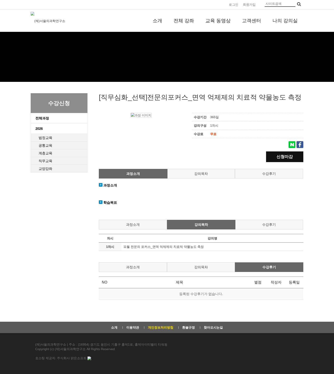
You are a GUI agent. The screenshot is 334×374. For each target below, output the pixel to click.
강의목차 (201, 174)
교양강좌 (45, 169)
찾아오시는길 (213, 327)
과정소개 (133, 174)
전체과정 (42, 118)
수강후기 (269, 174)
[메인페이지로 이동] (48, 21)
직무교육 (45, 161)
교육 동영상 (218, 20)
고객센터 (251, 20)
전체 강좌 (184, 20)
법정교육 (45, 138)
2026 (39, 129)
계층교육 (45, 153)
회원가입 (249, 4)
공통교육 (45, 145)
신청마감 (285, 156)
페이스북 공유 (300, 144)
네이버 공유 (292, 144)
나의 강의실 (285, 20)
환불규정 (188, 327)
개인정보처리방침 (160, 327)
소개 (157, 20)
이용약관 (132, 327)
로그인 (233, 4)
